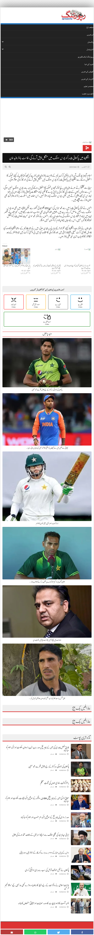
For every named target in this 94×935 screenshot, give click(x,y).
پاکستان (90, 42)
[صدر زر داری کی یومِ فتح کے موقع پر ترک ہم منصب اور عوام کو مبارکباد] (81, 819)
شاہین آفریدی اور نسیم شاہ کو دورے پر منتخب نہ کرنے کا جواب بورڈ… (47, 581)
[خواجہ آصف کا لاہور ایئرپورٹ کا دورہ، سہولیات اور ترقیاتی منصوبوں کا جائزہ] (81, 905)
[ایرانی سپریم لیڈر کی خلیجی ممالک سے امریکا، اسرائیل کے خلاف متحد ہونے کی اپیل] (81, 837)
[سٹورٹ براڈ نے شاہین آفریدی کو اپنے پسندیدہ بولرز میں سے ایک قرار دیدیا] (77, 256)
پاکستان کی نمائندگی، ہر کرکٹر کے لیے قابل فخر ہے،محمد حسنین (47, 389)
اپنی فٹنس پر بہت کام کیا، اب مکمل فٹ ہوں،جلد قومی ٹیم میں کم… (47, 698)
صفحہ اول (89, 27)
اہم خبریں (90, 35)
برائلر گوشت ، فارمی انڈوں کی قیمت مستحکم (54, 783)
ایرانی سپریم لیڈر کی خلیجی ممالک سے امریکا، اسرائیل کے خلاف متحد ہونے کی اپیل (40, 835)
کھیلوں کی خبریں (87, 72)
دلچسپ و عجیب (87, 94)
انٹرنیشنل (90, 49)
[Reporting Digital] (73, 15)
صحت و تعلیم (88, 86)
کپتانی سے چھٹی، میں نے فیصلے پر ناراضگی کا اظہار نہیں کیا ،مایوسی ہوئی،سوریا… (47, 448)
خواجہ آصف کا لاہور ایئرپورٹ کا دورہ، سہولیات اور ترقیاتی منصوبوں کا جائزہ (43, 903)
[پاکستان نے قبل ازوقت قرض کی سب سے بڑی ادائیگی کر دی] (81, 872)
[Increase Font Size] (9, 167)
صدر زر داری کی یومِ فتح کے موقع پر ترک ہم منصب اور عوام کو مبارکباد (45, 817)
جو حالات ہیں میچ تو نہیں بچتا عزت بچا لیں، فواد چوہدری (47, 640)
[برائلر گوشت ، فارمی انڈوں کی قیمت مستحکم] (81, 785)
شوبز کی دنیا (88, 64)
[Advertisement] (47, 118)
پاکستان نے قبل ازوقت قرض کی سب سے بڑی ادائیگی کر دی (47, 870)
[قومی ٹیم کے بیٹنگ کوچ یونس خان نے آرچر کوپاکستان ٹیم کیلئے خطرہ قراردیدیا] (46, 256)
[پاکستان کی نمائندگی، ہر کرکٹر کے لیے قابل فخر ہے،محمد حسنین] (81, 769)
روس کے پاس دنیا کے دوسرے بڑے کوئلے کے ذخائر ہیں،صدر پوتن (44, 852)
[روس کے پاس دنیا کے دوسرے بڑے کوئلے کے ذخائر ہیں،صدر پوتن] (81, 855)
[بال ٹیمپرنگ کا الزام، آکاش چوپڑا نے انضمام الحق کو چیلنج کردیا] (16, 256)
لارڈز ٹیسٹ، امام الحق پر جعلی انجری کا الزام (47, 523)
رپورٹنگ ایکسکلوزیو (85, 57)
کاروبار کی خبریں (87, 79)
